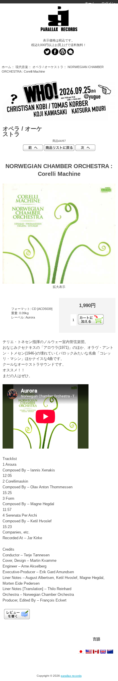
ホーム (90, 3)
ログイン (108, 3)
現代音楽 (21, 67)
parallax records (71, 675)
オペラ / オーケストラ (47, 67)
